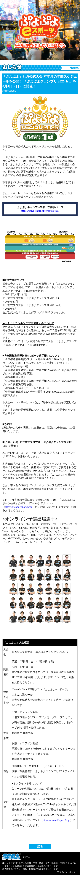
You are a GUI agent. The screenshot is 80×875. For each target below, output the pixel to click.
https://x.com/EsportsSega (18, 507)
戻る (40, 846)
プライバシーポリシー (67, 872)
